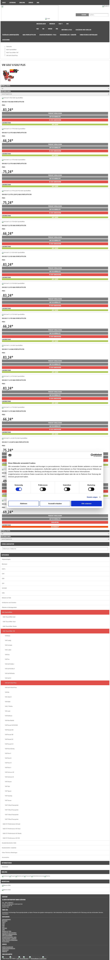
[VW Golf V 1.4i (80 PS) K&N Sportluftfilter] (14, 438)
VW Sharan (8, 781)
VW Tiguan (8, 791)
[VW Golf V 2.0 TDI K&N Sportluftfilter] (13, 221)
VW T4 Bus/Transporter (11, 814)
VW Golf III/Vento (10, 673)
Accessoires (5, 857)
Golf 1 (3, 569)
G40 (3, 574)
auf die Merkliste (55, 117)
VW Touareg (8, 796)
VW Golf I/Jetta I (9, 664)
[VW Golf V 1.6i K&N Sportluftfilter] (12, 345)
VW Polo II (8, 753)
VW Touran (8, 800)
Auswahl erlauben (55, 503)
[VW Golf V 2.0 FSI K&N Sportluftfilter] (13, 283)
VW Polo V (8, 767)
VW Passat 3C (9, 739)
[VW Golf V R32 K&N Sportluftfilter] (12, 98)
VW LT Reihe (9, 706)
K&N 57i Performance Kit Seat (11, 829)
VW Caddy (8, 640)
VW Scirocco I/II (9, 772)
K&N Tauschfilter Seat (9, 621)
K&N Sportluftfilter (7, 612)
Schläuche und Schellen (9, 602)
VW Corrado (8, 645)
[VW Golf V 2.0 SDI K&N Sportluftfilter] (13, 252)
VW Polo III (8, 758)
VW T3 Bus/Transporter (11, 810)
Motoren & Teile (6, 598)
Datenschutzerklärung (8, 948)
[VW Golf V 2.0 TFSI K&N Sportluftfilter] (13, 129)
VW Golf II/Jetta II (10, 668)
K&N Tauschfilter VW (9, 631)
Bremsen (4, 564)
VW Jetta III (8, 697)
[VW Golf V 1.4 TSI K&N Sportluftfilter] (13, 407)
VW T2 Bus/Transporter (11, 805)
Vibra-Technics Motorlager (9, 852)
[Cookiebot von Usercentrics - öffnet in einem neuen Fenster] (92, 455)
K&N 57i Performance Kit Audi (11, 824)
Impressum (5, 950)
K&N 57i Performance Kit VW (11, 838)
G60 (3, 578)
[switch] (43, 489)
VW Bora (7, 636)
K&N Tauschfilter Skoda (10, 626)
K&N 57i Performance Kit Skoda (12, 833)
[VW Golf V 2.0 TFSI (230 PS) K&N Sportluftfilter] (16, 190)
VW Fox (7, 659)
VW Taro (7, 786)
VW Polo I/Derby (10, 748)
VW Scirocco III (9, 777)
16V (3, 583)
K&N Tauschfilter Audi (9, 617)
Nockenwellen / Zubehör (9, 848)
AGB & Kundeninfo (7, 947)
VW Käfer (7, 701)
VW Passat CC (9, 744)
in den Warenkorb (55, 120)
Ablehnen (23, 503)
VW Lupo (7, 711)
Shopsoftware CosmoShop (38, 958)
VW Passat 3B (9, 734)
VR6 (3, 593)
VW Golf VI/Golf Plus (11, 687)
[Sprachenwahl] (105, 6)
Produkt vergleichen (55, 113)
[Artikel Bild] (6, 889)
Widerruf (4, 951)
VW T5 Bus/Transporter (11, 819)
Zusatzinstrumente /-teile (9, 843)
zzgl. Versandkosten (22, 958)
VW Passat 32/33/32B (11, 725)
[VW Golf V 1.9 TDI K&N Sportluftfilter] (13, 314)
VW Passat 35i (9, 730)
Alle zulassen (86, 503)
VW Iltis (7, 692)
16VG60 (4, 588)
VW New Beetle (9, 720)
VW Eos (7, 654)
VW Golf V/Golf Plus (10, 683)
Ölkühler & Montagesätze (9, 607)
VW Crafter (8, 650)
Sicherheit (5, 867)
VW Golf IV (8, 678)
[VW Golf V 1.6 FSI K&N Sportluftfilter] (13, 376)
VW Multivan (8, 716)
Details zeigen (92, 497)
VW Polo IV (8, 763)
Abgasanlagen (6, 559)
